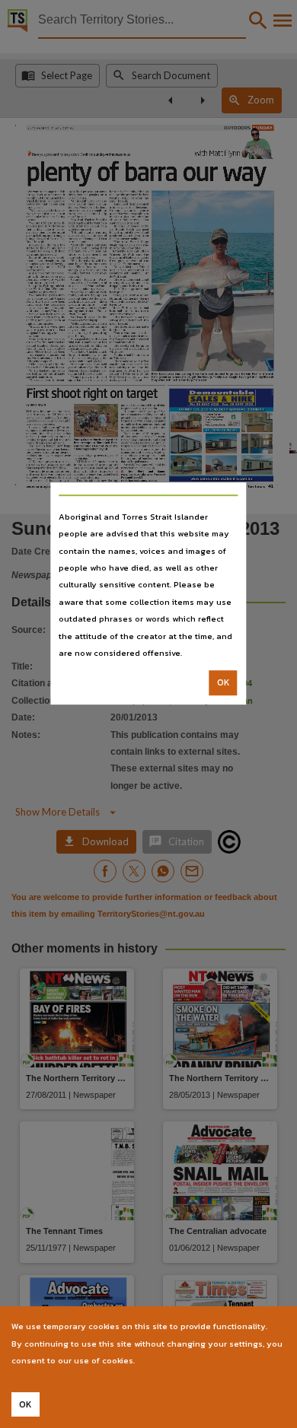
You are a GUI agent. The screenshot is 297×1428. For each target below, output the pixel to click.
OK (223, 683)
